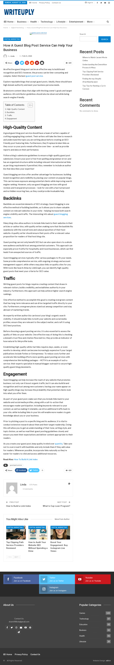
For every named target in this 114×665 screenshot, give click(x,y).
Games (82, 613)
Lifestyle (60, 21)
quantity (59, 443)
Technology (47, 21)
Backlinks (11, 112)
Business (22, 21)
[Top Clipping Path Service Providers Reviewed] (16, 533)
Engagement (12, 118)
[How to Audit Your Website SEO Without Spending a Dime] (38, 533)
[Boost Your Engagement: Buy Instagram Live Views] (60, 533)
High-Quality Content (16, 109)
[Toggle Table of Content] (29, 105)
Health (33, 21)
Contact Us (56, 3)
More (89, 21)
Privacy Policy (44, 3)
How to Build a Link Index (18, 506)
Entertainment (76, 21)
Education (83, 624)
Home (34, 3)
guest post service (34, 76)
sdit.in (108, 661)
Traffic (9, 115)
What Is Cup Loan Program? (56, 506)
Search (83, 34)
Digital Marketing (12, 39)
